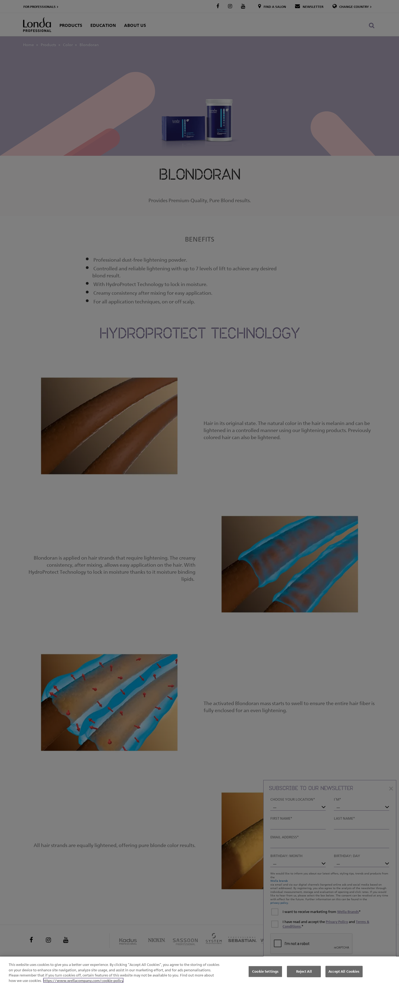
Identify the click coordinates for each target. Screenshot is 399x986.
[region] (199, 971)
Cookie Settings (265, 971)
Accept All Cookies (343, 971)
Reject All (304, 971)
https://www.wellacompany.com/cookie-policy (83, 980)
